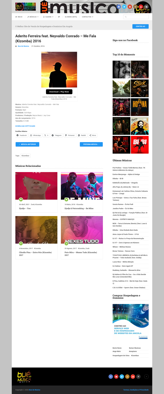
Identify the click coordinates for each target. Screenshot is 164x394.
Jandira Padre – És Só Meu (123, 208)
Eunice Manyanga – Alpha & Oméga (126, 174)
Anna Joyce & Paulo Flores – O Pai (126, 234)
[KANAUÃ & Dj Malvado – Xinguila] (121, 126)
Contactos (86, 17)
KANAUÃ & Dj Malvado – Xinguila (125, 183)
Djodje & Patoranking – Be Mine (79, 208)
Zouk (33, 204)
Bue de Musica (23, 46)
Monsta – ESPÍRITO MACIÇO (123, 219)
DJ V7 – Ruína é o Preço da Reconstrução (128, 238)
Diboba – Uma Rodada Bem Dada (125, 230)
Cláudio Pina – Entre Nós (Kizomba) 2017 (35, 253)
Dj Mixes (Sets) (71, 17)
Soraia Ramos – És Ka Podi (123, 204)
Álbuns (48, 17)
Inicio (19, 17)
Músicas (32, 17)
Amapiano (133, 351)
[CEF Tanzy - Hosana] (140, 107)
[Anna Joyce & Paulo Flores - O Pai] (121, 88)
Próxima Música (90, 144)
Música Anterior (28, 144)
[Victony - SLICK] (140, 88)
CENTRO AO (140, 26)
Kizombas (25, 156)
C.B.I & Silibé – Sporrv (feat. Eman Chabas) (129, 288)
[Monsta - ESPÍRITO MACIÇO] (121, 70)
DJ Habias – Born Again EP (123, 266)
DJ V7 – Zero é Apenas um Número (126, 243)
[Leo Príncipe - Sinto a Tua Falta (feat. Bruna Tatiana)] (121, 145)
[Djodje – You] (36, 186)
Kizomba (38, 204)
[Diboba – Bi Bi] (140, 145)
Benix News (117, 348)
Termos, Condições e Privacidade (136, 390)
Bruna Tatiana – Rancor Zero (124, 251)
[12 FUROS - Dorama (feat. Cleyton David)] (140, 70)
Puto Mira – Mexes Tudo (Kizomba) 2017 (81, 253)
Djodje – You (25, 208)
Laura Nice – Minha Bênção (123, 262)
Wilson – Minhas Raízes (122, 247)
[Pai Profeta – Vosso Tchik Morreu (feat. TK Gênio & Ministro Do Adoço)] (121, 107)
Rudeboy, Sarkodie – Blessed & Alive (126, 270)
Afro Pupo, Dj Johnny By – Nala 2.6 (126, 187)
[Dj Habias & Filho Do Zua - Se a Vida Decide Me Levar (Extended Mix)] (140, 126)
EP (59, 17)
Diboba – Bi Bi (118, 179)
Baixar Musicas (135, 348)
